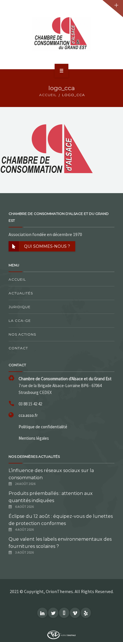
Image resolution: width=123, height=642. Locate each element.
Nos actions (22, 334)
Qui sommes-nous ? (47, 246)
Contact (18, 348)
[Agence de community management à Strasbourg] (61, 634)
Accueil (17, 279)
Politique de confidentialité (43, 426)
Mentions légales (34, 438)
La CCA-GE (20, 320)
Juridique (20, 307)
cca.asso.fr (28, 415)
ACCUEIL (48, 95)
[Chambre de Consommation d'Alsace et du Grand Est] (61, 34)
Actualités (21, 293)
